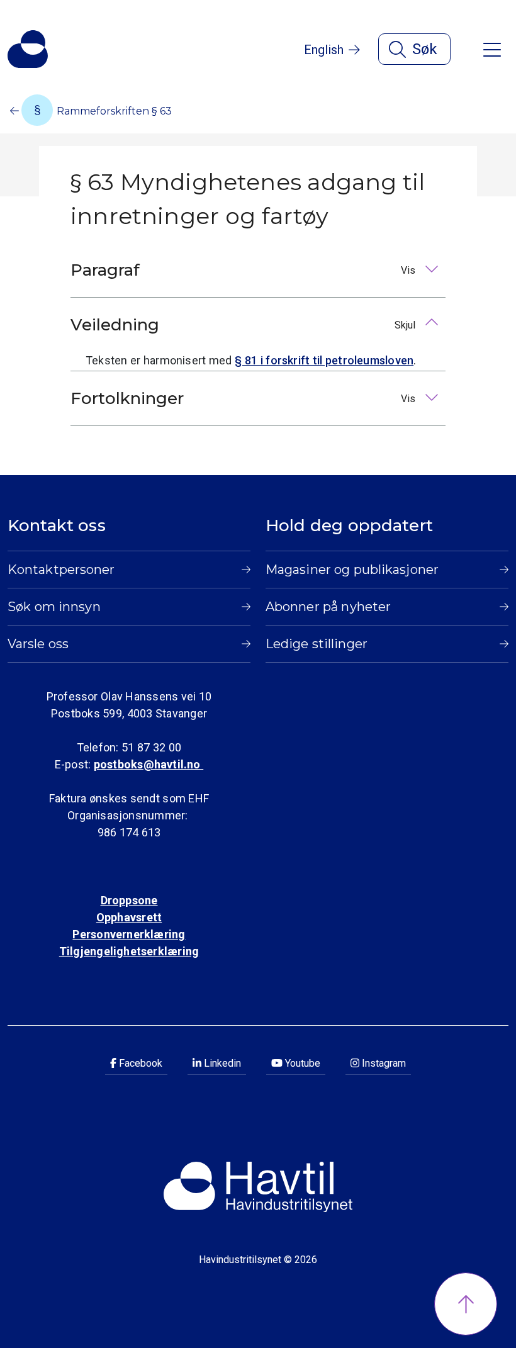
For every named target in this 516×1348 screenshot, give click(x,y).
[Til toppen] (465, 1303)
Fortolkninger (244, 398)
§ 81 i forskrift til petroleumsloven (324, 360)
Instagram (382, 1063)
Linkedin (221, 1063)
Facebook (139, 1063)
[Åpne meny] (492, 49)
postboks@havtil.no (148, 764)
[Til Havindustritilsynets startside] (28, 49)
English (324, 49)
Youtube (301, 1063)
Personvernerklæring (128, 934)
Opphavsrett (129, 917)
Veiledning (244, 325)
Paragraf (244, 270)
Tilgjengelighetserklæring (129, 951)
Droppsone (129, 900)
